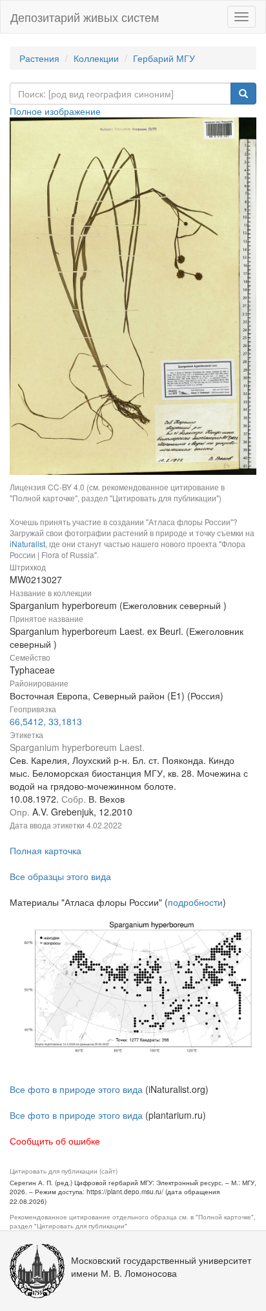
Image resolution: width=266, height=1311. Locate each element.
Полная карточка (45, 850)
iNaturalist (27, 543)
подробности (195, 902)
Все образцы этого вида (60, 876)
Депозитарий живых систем (84, 16)
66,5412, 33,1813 (46, 721)
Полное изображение (55, 111)
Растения (39, 58)
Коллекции (96, 58)
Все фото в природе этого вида (76, 1089)
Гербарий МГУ (164, 58)
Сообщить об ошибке (55, 1140)
